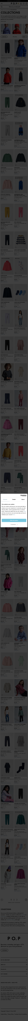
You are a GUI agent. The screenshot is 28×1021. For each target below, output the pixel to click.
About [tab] (22, 499)
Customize (13, 524)
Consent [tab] (5, 499)
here (25, 511)
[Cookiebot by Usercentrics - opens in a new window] (20, 496)
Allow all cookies (14, 520)
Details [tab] (14, 499)
